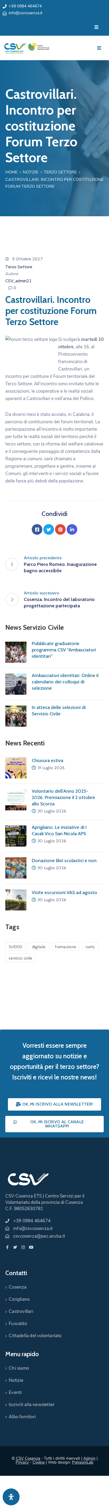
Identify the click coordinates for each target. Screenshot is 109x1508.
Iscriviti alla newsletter (31, 1405)
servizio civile (21, 958)
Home (11, 172)
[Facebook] (37, 529)
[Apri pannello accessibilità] (11, 1496)
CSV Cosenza (28, 1458)
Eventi (15, 1392)
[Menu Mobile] (96, 27)
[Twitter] (48, 529)
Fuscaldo (18, 1324)
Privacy (22, 1462)
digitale (39, 947)
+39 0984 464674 (25, 6)
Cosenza (17, 1287)
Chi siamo (19, 1368)
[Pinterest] (60, 529)
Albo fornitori (22, 1417)
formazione (65, 947)
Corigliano (19, 1299)
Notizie (30, 172)
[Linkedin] (72, 529)
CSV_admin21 (18, 281)
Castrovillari (21, 1311)
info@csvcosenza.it (25, 13)
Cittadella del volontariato (35, 1336)
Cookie (39, 1462)
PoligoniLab (82, 1462)
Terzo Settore (60, 172)
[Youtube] (31, 1247)
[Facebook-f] (7, 1247)
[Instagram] (23, 1247)
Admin (89, 1458)
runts (90, 947)
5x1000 (15, 947)
